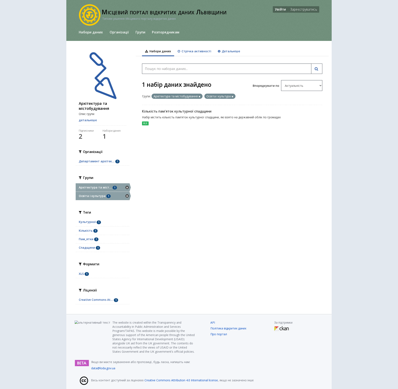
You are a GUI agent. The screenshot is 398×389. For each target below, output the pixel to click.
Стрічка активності (196, 51)
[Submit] (316, 69)
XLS (145, 123)
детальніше (88, 120)
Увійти (280, 9)
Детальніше (230, 51)
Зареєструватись (303, 9)
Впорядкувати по (266, 86)
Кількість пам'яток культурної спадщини (176, 111)
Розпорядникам (165, 32)
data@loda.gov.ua (103, 368)
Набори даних (91, 32)
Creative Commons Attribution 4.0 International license (181, 380)
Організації (119, 32)
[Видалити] (199, 96)
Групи (141, 32)
